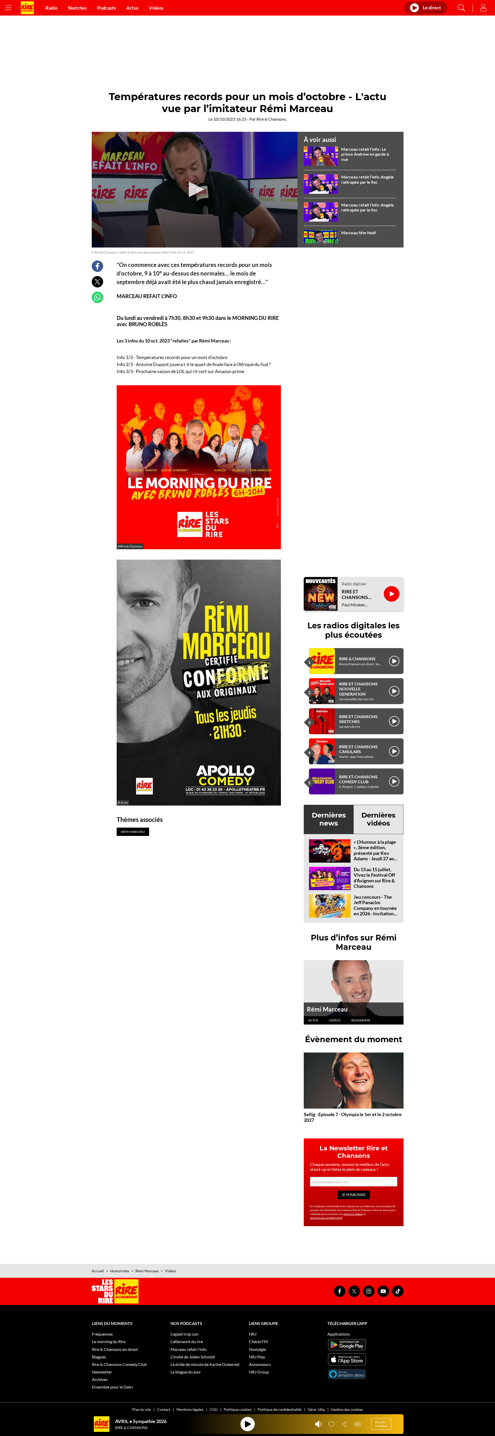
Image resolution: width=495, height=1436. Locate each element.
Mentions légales (189, 1409)
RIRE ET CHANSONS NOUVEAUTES (357, 594)
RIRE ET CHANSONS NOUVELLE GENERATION (358, 688)
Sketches (77, 8)
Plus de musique (381, 1424)
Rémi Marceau (327, 1009)
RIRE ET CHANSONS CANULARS (358, 749)
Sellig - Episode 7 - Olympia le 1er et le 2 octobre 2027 (353, 1117)
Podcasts (106, 8)
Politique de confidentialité (279, 1409)
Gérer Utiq (316, 1409)
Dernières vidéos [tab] (378, 819)
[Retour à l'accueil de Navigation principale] (27, 7)
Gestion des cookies (347, 1409)
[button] (194, 189)
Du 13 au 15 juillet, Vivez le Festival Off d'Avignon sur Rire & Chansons (374, 878)
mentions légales (353, 1213)
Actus (132, 8)
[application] (195, 190)
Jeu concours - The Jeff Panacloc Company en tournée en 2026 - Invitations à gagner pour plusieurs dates (375, 911)
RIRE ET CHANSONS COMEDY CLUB (358, 779)
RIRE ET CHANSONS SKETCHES (358, 719)
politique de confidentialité (326, 1217)
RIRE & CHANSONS (357, 658)
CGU (213, 1409)
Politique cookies (238, 1409)
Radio (51, 8)
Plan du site (141, 1409)
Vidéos (156, 8)
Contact (163, 1409)
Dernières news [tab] (329, 819)
